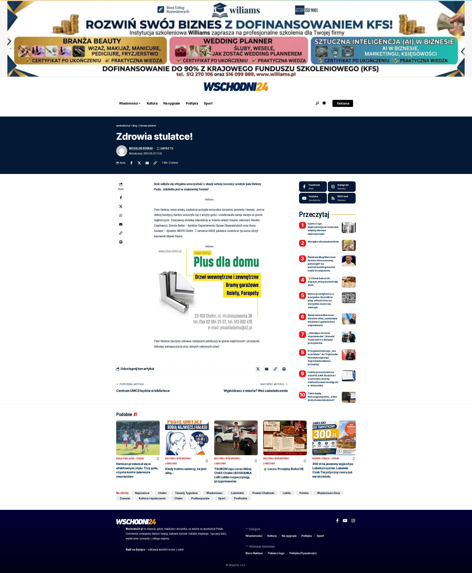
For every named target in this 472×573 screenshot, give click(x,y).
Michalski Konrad (141, 148)
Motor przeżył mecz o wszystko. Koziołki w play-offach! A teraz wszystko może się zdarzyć (321, 300)
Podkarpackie (200, 498)
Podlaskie (240, 498)
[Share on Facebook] (131, 163)
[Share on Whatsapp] (120, 215)
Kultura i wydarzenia (178, 458)
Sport (221, 498)
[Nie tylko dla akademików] (349, 245)
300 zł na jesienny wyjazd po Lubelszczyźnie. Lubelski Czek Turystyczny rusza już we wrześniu (332, 470)
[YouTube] (345, 520)
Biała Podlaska (125, 458)
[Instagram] (342, 186)
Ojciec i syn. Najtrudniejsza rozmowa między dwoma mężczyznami (323, 228)
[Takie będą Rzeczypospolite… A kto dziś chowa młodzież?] (349, 397)
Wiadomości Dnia (328, 493)
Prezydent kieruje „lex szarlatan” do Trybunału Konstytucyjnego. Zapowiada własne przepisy (323, 357)
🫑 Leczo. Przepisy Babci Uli (283, 469)
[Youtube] (313, 198)
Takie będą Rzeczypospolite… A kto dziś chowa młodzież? (322, 396)
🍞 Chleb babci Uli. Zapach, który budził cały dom (323, 281)
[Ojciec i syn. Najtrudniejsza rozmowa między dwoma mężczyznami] (349, 227)
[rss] (342, 198)
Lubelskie (171, 463)
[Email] (147, 163)
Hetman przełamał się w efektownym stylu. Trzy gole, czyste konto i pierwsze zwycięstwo (137, 470)
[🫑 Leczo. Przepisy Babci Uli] (285, 437)
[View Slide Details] (236, 39)
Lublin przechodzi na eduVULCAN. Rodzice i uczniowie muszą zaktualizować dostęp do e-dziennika (323, 379)
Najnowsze (142, 493)
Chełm (140, 458)
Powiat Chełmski (263, 493)
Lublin (287, 493)
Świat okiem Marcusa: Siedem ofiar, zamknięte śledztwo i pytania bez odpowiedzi (322, 320)
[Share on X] (139, 163)
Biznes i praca (320, 458)
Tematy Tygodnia (186, 493)
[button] (317, 103)
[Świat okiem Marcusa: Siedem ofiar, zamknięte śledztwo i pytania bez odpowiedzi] (349, 318)
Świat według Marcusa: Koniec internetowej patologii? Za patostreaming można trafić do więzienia (322, 264)
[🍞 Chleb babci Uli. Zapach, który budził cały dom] (349, 282)
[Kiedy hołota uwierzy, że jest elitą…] (187, 437)
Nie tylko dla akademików (323, 241)
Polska (303, 493)
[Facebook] (313, 186)
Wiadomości (214, 493)
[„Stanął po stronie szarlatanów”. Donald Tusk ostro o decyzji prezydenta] (349, 336)
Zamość (125, 498)
